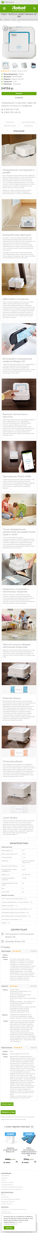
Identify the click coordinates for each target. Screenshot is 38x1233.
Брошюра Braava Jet (15, 941)
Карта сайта (5, 1197)
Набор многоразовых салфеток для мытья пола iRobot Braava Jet (28, 1151)
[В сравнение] (16, 1162)
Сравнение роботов (7, 1201)
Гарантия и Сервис (7, 1182)
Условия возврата (7, 1185)
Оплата (3, 1180)
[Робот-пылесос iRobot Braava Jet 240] (5, 65)
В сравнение (19, 97)
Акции (3, 1195)
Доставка (4, 1178)
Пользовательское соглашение (11, 1189)
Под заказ (19, 93)
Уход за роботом (6, 1204)
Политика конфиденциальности (12, 1187)
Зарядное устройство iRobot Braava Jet (10, 1150)
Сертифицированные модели (11, 1199)
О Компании (5, 1175)
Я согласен (9, 1227)
